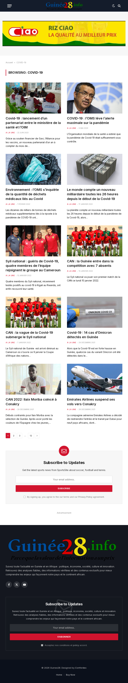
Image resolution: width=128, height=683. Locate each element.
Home (59, 674)
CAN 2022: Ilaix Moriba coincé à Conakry (31, 401)
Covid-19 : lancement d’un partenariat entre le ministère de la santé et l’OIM (33, 122)
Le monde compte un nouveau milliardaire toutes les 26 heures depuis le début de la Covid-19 (92, 194)
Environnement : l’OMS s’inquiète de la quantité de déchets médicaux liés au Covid (32, 194)
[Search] (119, 6)
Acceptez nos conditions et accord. (65, 645)
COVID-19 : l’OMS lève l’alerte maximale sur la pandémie (90, 120)
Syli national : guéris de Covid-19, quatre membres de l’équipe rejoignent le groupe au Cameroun (33, 265)
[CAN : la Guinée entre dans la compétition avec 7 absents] (94, 240)
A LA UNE (10, 133)
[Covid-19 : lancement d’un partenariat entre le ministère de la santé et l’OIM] (33, 98)
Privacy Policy (85, 497)
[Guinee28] (64, 6)
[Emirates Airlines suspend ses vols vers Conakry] (94, 379)
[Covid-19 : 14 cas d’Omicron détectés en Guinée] (94, 312)
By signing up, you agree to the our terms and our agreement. (65, 497)
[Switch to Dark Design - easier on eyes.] (113, 5)
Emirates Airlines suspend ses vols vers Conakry (91, 401)
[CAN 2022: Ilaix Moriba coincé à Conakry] (33, 379)
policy (76, 645)
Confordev (80, 667)
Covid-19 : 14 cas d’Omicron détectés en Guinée (89, 335)
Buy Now (70, 674)
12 (31, 435)
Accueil (9, 62)
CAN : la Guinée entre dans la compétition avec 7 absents (90, 263)
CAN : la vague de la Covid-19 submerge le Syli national (29, 335)
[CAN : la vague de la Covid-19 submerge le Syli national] (33, 312)
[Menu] (9, 6)
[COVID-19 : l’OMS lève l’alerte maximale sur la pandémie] (94, 98)
